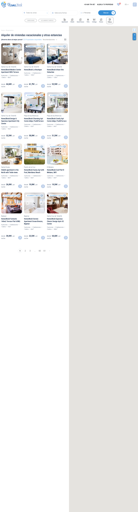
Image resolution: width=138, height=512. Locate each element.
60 (40, 251)
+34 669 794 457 (89, 4)
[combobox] (126, 4)
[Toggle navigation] (135, 5)
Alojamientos (10, 30)
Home (3, 30)
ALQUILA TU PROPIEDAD (105, 4)
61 (45, 251)
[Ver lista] (65, 39)
